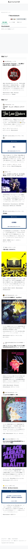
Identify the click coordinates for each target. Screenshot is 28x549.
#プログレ (21, 433)
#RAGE (9, 288)
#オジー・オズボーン (7, 164)
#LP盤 (4, 385)
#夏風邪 (9, 240)
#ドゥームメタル (20, 478)
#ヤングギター (6, 337)
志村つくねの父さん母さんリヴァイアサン (13, 135)
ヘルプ (12, 540)
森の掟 (6, 171)
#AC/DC (13, 288)
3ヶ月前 (14, 61)
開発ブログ (16, 540)
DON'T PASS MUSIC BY (9, 295)
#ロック (4, 166)
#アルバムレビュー (7, 94)
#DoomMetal (13, 478)
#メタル (9, 166)
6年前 (18, 439)
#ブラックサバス (6, 130)
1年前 (13, 104)
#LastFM (5, 288)
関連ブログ (19, 22)
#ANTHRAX (21, 204)
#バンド (4, 128)
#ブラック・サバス (17, 164)
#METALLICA (12, 205)
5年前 (16, 392)
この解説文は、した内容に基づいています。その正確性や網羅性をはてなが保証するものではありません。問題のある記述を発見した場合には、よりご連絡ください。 (7, 29)
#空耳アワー (13, 514)
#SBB (4, 433)
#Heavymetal (6, 205)
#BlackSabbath (6, 92)
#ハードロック (14, 128)
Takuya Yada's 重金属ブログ (10, 439)
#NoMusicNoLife (6, 289)
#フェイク (16, 433)
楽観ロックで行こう (8, 247)
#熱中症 (4, 240)
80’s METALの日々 (8, 61)
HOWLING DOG (8, 104)
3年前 (16, 295)
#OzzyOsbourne (14, 204)
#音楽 (12, 92)
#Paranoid (16, 92)
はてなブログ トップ (6, 12)
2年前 (14, 247)
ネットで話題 (12, 22)
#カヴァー (13, 335)
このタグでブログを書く (21, 19)
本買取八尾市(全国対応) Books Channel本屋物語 (14, 342)
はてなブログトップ (22, 540)
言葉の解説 (4, 22)
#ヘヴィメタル (19, 335)
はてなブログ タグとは (5, 540)
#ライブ (9, 128)
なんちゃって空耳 (8, 485)
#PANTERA (18, 205)
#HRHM (13, 94)
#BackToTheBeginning (16, 166)
